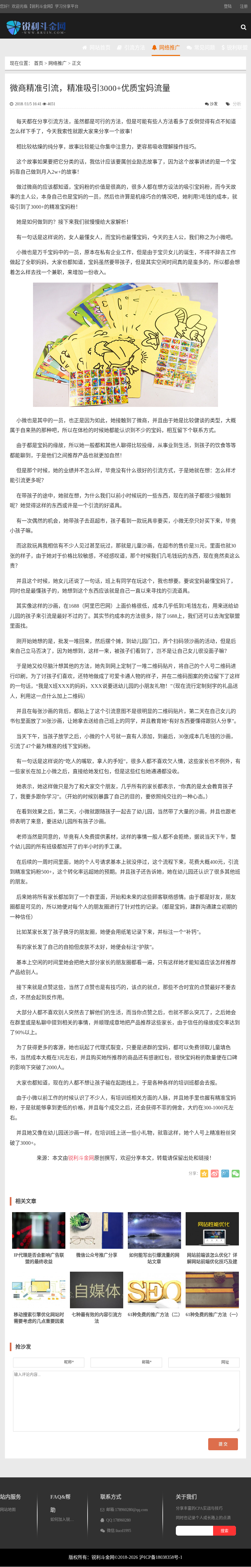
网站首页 (99, 47)
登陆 (228, 6)
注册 (244, 6)
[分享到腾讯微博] (225, 1173)
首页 (38, 63)
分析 (237, 103)
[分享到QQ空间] (204, 1173)
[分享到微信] (236, 1173)
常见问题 (204, 47)
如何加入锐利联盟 (66, 1519)
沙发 (214, 104)
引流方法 (134, 47)
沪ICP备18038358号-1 (160, 1557)
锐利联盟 (237, 47)
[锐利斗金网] (36, 28)
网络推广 (169, 47)
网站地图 (8, 1509)
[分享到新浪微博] (215, 1173)
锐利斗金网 (81, 1158)
